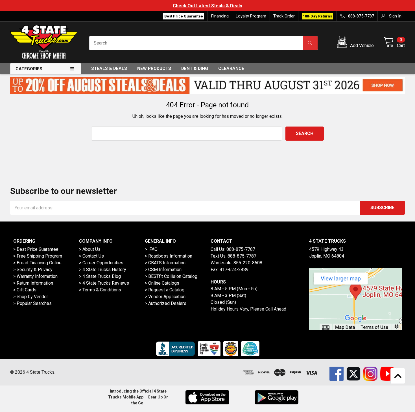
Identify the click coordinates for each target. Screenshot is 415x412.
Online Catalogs (163, 283)
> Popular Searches (32, 303)
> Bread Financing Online (37, 262)
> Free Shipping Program (37, 256)
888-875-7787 (240, 249)
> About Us (90, 249)
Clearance (231, 68)
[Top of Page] (397, 376)
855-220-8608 (247, 262)
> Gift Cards (24, 290)
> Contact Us (91, 256)
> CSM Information (163, 269)
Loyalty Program (251, 16)
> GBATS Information (165, 262)
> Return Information (33, 283)
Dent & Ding (194, 68)
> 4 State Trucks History (102, 269)
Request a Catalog (166, 290)
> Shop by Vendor (30, 296)
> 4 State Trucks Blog (100, 276)
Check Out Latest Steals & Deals (207, 5)
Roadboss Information (170, 256)
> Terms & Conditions (100, 290)
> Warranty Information (35, 276)
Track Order (284, 16)
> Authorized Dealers (165, 303)
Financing (220, 16)
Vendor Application (166, 296)
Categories (29, 68)
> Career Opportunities (101, 262)
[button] (356, 43)
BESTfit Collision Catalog (172, 276)
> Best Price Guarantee (35, 249)
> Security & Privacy (33, 269)
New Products (154, 68)
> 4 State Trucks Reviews (104, 283)
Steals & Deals (109, 68)
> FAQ (151, 249)
